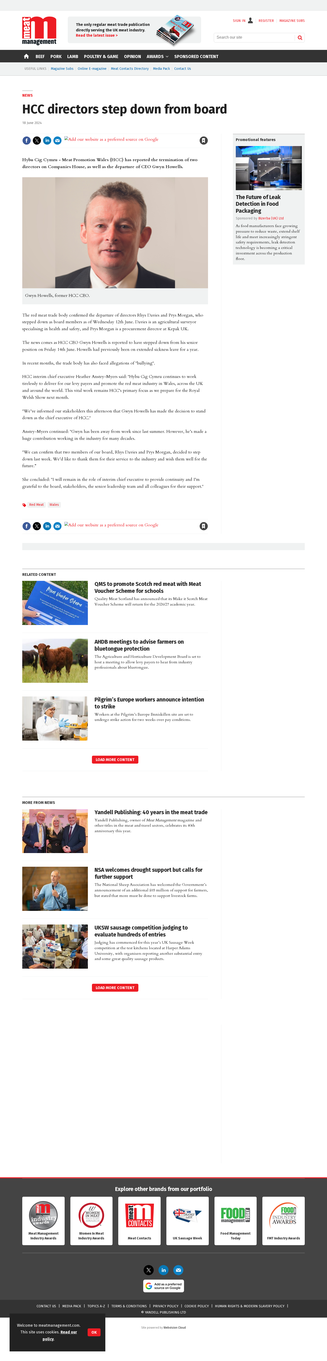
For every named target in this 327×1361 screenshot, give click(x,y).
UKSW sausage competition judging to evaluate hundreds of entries (141, 931)
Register (266, 21)
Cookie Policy (197, 1306)
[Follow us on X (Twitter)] (149, 1270)
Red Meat (36, 505)
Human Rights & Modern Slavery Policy (249, 1306)
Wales (54, 505)
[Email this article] (57, 140)
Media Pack (161, 69)
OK (94, 1332)
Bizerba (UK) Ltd (271, 218)
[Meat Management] (39, 44)
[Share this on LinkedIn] (47, 140)
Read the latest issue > (97, 35)
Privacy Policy (165, 1306)
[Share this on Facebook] (26, 140)
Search (300, 37)
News (27, 95)
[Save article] (203, 140)
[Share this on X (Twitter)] (37, 140)
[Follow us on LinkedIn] (163, 1270)
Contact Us (182, 69)
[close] (207, 130)
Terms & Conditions (129, 1306)
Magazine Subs (62, 69)
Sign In (239, 21)
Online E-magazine (92, 69)
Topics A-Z (96, 1306)
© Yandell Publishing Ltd (163, 1312)
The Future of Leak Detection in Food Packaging (258, 204)
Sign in (148, 130)
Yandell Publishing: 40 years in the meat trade (151, 812)
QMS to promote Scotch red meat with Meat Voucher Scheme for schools (148, 587)
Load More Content (115, 759)
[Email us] (178, 1270)
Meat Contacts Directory (130, 69)
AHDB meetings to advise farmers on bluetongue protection (139, 645)
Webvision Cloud (175, 1327)
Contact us (46, 1306)
